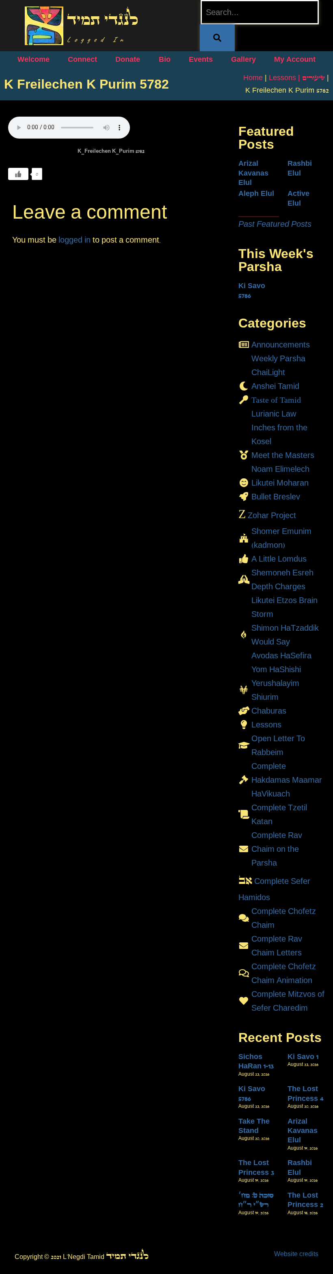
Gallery (243, 59)
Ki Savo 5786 (251, 290)
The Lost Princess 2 (305, 1199)
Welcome (33, 59)
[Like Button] (18, 174)
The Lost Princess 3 (256, 1167)
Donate (127, 59)
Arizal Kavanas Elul (253, 173)
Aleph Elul (256, 193)
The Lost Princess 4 (306, 1093)
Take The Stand (254, 1126)
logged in (74, 240)
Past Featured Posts (274, 224)
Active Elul (298, 198)
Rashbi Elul (300, 168)
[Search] (217, 37)
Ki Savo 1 (303, 1056)
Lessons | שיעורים (297, 77)
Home (253, 77)
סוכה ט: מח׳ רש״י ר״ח (255, 1199)
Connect (82, 59)
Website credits (296, 1254)
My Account (295, 59)
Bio (165, 59)
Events (201, 59)
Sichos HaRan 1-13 (256, 1061)
